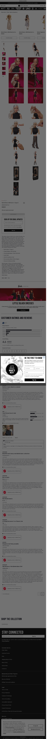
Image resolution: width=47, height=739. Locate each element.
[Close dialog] (44, 357)
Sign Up (34, 380)
